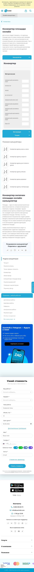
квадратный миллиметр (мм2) (12, 114)
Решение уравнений (9, 282)
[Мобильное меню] (2, 11)
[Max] (30, 447)
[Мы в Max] (22, 523)
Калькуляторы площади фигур (12, 279)
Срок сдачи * (7, 420)
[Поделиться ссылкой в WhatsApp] (11, 250)
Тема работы (7, 404)
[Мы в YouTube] (18, 531)
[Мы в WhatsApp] (18, 523)
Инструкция (17, 132)
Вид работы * (7, 389)
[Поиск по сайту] (30, 11)
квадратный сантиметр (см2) (12, 109)
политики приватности (27, 471)
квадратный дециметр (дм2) (11, 104)
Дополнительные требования (17, 428)
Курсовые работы (9, 303)
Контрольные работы (10, 309)
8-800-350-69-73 (18, 507)
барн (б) (7, 123)
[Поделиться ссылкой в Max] (25, 250)
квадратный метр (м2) (11, 100)
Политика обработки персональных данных (3, 566)
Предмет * (6, 396)
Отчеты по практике (9, 316)
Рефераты (6, 306)
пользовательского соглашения (16, 471)
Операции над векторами (11, 285)
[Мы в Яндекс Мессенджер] (26, 523)
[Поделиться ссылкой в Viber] (14, 250)
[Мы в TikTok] (22, 531)
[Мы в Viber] (15, 523)
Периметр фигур (8, 288)
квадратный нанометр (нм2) (11, 118)
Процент (6, 263)
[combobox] (17, 392)
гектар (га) (8, 85)
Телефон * (6, 440)
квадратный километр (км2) (11, 80)
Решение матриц (8, 266)
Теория (17, 135)
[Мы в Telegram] (7, 523)
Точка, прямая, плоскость (11, 269)
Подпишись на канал (17, 344)
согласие (12, 472)
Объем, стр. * (7, 412)
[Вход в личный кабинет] (26, 11)
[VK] (25, 447)
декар (6, 90)
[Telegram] (15, 447)
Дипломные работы (9, 300)
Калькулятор (17, 57)
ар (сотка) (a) (8, 95)
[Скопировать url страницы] (7, 250)
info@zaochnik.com (18, 510)
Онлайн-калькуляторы (9, 15)
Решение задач (8, 312)
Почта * (5, 451)
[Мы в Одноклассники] (15, 531)
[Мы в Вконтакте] (11, 523)
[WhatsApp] (20, 447)
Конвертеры (7, 272)
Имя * (5, 432)
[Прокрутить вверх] (2, 570)
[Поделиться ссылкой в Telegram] (18, 250)
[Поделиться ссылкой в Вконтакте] (22, 250)
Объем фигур (7, 275)
